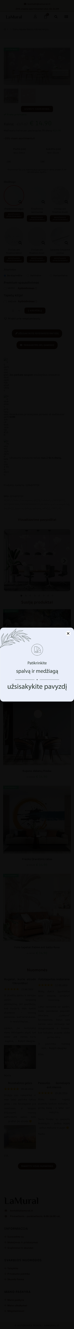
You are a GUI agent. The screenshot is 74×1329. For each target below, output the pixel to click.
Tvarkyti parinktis (37, 692)
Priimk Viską (37, 683)
